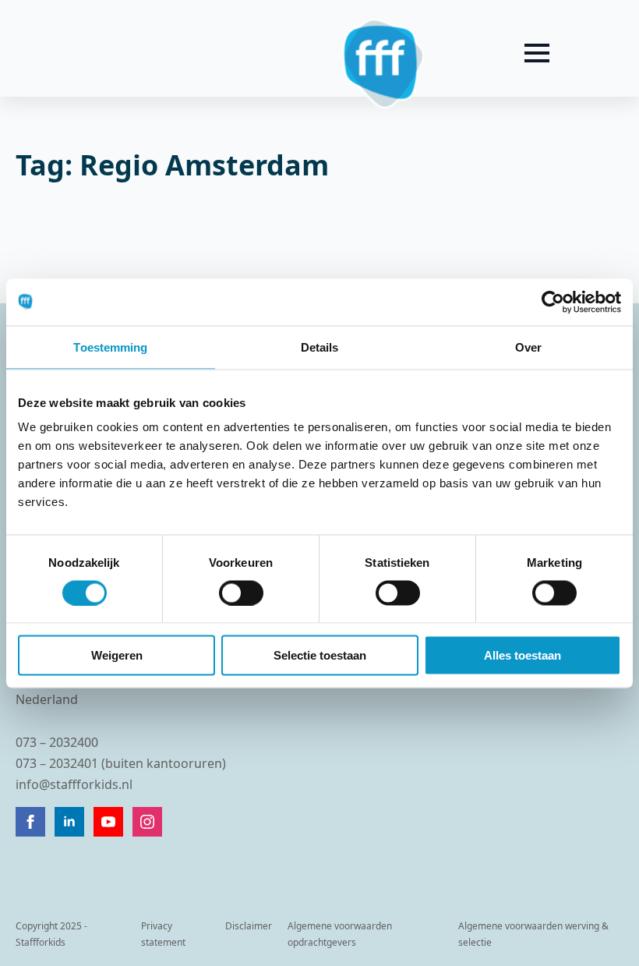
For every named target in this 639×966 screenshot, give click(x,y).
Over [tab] (528, 346)
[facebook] (30, 822)
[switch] (241, 592)
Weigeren (117, 655)
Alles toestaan (522, 655)
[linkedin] (69, 822)
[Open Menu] (536, 53)
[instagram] (147, 822)
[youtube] (108, 822)
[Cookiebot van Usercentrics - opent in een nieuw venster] (553, 301)
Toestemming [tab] (110, 346)
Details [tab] (320, 346)
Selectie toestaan (320, 655)
